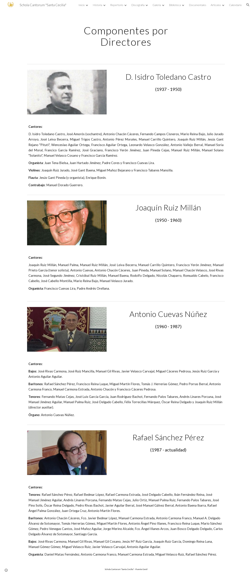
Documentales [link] (197, 5)
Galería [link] (157, 5)
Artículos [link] (216, 5)
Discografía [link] (138, 5)
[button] (248, 5)
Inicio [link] (82, 5)
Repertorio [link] (116, 5)
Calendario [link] (235, 5)
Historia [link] (97, 5)
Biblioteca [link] (175, 5)
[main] (126, 36)
